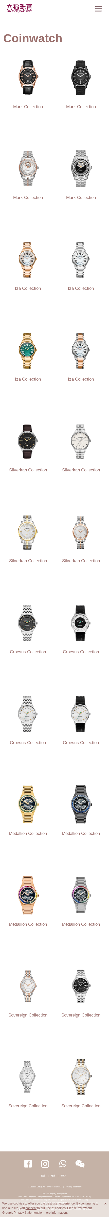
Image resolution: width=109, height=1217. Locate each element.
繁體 (43, 1175)
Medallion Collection (28, 833)
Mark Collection (28, 106)
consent (31, 1208)
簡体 (53, 1175)
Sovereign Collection (27, 1015)
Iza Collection (28, 288)
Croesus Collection (28, 651)
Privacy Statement (73, 1187)
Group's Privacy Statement (20, 1212)
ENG (63, 1175)
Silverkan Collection (28, 469)
